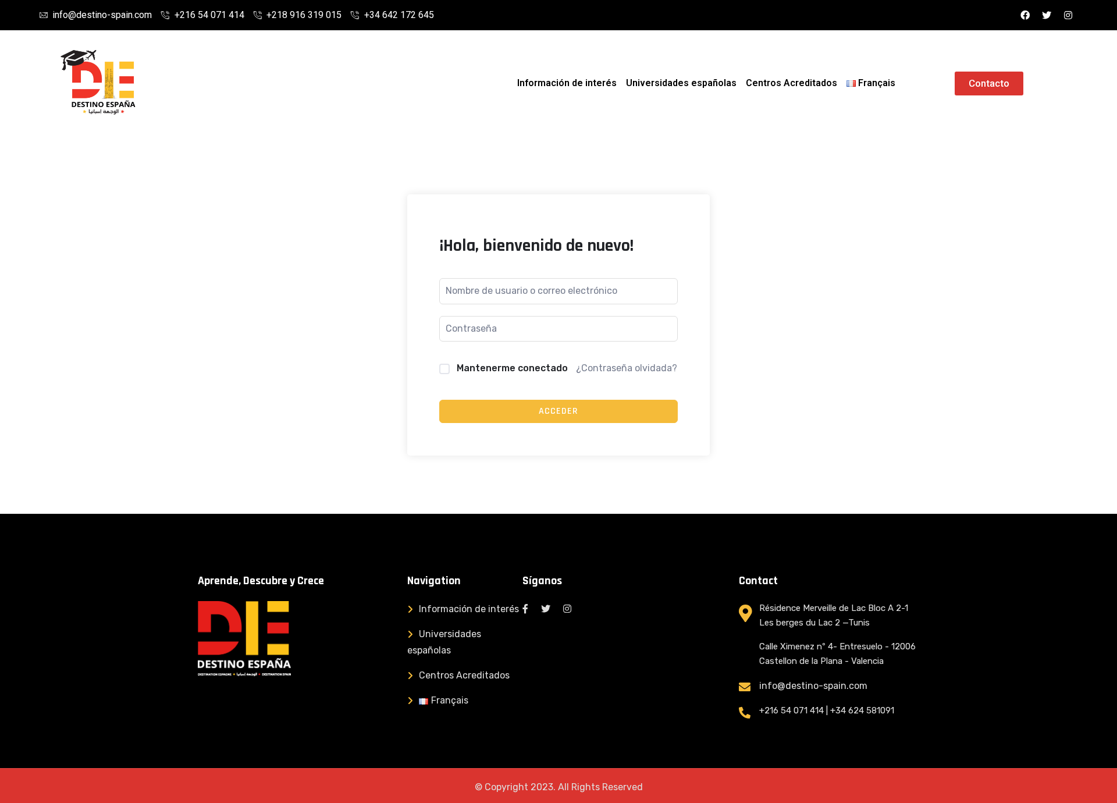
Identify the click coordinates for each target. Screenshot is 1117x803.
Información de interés (567, 82)
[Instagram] (1068, 15)
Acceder (558, 411)
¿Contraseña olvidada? (626, 368)
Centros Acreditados (791, 82)
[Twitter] (1046, 15)
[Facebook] (1025, 15)
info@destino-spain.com (813, 685)
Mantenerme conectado (512, 368)
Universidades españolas (681, 82)
